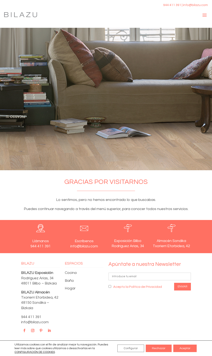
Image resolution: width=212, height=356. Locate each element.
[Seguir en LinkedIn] (49, 330)
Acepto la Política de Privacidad (137, 286)
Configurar (131, 348)
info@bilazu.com (35, 322)
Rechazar (158, 348)
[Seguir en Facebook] (24, 330)
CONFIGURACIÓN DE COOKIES (34, 352)
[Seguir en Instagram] (32, 330)
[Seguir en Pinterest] (41, 330)
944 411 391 (31, 317)
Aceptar (184, 348)
